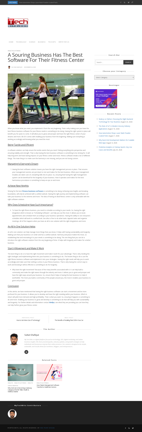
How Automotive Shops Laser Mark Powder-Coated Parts (38, 2)
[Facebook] (120, 2)
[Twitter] (128, 2)
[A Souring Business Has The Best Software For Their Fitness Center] (46, 98)
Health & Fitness (14, 51)
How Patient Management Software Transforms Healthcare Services (48, 386)
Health (10, 383)
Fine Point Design (47, 428)
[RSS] (124, 2)
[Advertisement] (93, 22)
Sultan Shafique (16, 67)
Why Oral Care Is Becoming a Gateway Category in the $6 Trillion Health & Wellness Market (20, 390)
